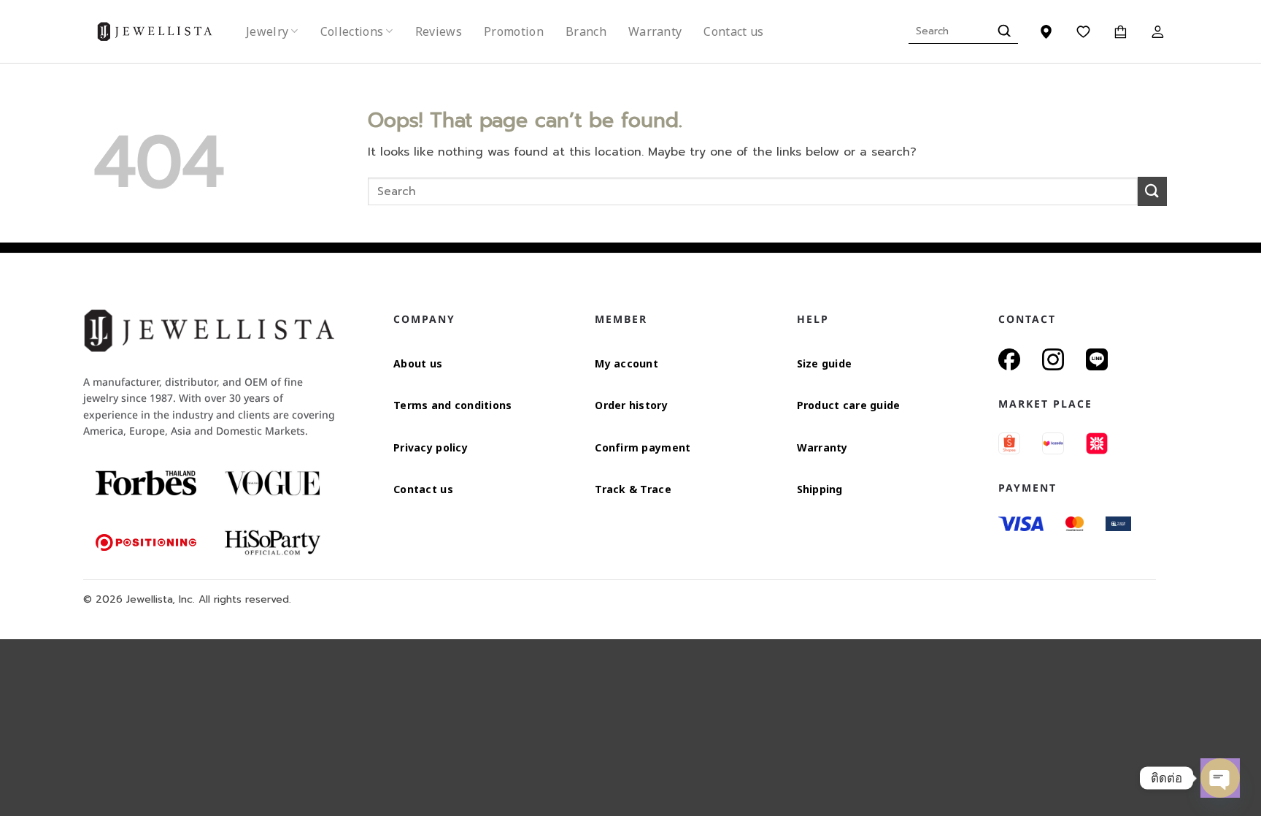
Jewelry (267, 31)
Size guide (824, 363)
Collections (352, 31)
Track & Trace (633, 489)
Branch (586, 31)
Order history (631, 405)
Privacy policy (430, 447)
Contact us (733, 31)
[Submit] (1002, 31)
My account (626, 363)
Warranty (655, 31)
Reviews (438, 31)
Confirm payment (642, 447)
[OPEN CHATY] (1220, 778)
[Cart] (1120, 31)
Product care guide (849, 405)
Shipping (820, 489)
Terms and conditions (452, 405)
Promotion (514, 31)
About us (417, 363)
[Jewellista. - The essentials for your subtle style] (166, 32)
